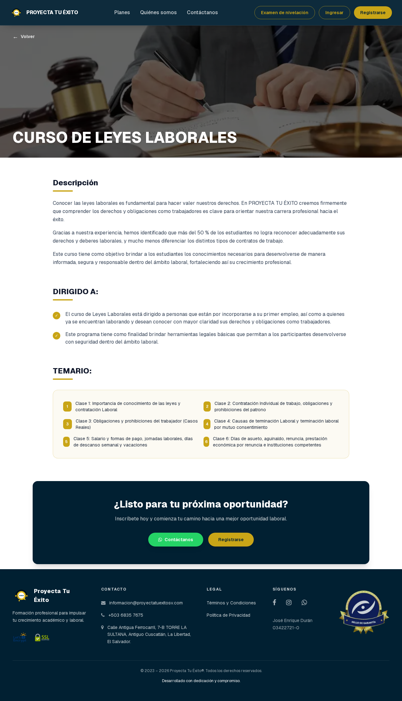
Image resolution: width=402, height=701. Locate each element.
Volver (24, 36)
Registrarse (373, 12)
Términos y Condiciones (231, 603)
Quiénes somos (158, 12)
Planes (122, 12)
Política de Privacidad (228, 615)
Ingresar (334, 12)
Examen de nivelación (284, 12)
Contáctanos (202, 12)
